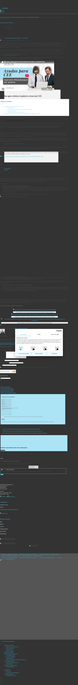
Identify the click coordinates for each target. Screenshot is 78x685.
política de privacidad (10, 469)
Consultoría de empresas (8, 643)
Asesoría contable (10, 648)
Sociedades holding (10, 655)
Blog (5, 17)
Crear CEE (8, 671)
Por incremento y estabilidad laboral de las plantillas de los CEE (20, 109)
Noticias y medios (6, 681)
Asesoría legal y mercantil (12, 646)
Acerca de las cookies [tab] (55, 334)
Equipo (4, 165)
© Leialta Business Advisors (8, 641)
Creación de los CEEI (8, 674)
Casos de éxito (7, 168)
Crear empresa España (9, 661)
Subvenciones (3, 533)
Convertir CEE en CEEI (11, 675)
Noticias (4, 167)
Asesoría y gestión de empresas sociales (16, 17)
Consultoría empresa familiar (10, 665)
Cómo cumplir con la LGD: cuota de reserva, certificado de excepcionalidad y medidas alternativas (25, 433)
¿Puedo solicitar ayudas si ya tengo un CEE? (16, 112)
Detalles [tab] (39, 334)
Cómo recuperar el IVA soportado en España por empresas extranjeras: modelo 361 (21, 429)
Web (1, 365)
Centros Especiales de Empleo (32, 17)
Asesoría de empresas (9, 645)
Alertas (6, 170)
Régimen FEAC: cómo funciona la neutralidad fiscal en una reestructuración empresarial (23, 431)
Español (4, 171)
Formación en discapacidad (12, 672)
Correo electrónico (4, 362)
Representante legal (9, 36)
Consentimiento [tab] (23, 334)
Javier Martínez (25, 38)
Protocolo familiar (10, 666)
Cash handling (9, 664)
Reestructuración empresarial (11, 653)
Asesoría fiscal (9, 649)
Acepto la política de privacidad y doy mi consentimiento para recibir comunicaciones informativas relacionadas (23, 416)
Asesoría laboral (10, 651)
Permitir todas (54, 353)
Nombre (2, 360)
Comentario (3, 358)
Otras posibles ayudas (12, 110)
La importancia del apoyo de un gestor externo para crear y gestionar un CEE (22, 113)
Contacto (4, 680)
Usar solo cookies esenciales (23, 353)
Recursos (4, 164)
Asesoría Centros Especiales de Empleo (14, 120)
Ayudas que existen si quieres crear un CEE (14, 106)
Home (1, 17)
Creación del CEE (11, 107)
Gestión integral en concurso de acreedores (16, 659)
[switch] (33, 349)
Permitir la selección (39, 353)
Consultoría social (6, 668)
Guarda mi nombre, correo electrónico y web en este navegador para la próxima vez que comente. (23, 367)
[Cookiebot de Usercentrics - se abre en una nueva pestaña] (57, 331)
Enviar (3, 419)
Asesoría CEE (7, 669)
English (4, 172)
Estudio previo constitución (12, 662)
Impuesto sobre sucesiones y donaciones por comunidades (13, 343)
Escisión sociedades (8, 60)
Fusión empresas (10, 658)
